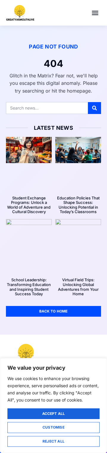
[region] (53, 405)
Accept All (53, 413)
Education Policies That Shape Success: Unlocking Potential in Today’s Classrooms (78, 205)
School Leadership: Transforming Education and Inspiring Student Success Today (29, 286)
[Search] (94, 108)
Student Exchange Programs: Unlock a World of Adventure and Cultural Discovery (29, 205)
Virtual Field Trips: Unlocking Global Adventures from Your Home (78, 286)
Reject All (53, 441)
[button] (95, 12)
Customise (53, 427)
